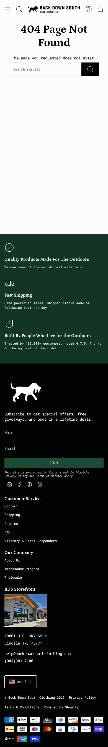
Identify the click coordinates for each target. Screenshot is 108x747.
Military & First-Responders (30, 540)
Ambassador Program (21, 568)
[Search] (90, 69)
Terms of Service (49, 476)
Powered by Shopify (61, 707)
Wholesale (13, 577)
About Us (12, 560)
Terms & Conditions (21, 707)
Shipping (12, 514)
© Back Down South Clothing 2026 (34, 697)
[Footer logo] (25, 392)
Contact (11, 506)
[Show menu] (7, 9)
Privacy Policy (16, 476)
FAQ (7, 532)
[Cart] (100, 9)
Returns (11, 523)
